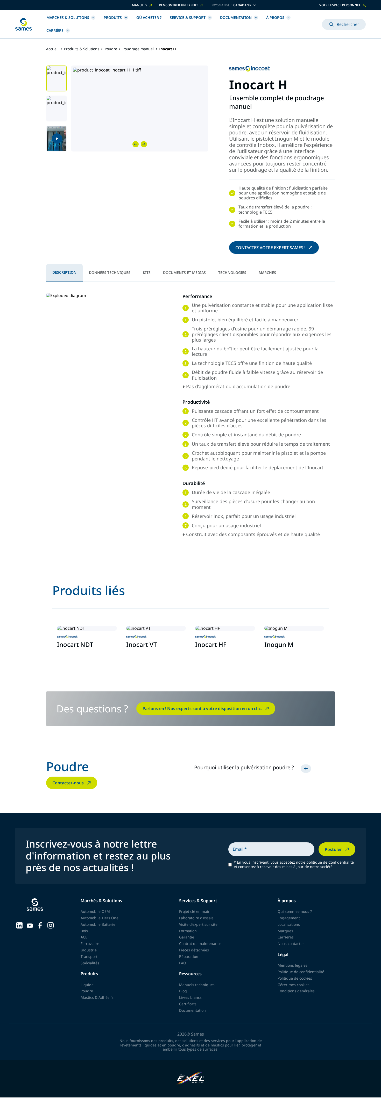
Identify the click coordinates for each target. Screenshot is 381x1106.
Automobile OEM (95, 911)
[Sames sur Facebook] (40, 925)
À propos (275, 17)
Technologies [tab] (232, 272)
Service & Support (188, 17)
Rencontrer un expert (178, 5)
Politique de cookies (295, 978)
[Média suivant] (144, 144)
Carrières (286, 937)
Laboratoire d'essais (196, 917)
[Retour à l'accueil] (23, 24)
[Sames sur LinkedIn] (19, 925)
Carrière (55, 30)
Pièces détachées (194, 950)
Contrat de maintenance (200, 943)
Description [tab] (64, 272)
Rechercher (348, 24)
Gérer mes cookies (293, 984)
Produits (113, 17)
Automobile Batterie (98, 924)
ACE (84, 937)
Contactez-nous (68, 783)
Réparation (188, 956)
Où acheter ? (148, 17)
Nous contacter (291, 943)
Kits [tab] (147, 272)
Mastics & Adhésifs (97, 997)
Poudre (111, 49)
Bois (84, 930)
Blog (183, 990)
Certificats (187, 1003)
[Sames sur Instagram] (50, 925)
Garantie (186, 937)
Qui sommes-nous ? (295, 911)
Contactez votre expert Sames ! (270, 247)
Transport (89, 956)
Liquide (87, 984)
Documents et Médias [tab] (184, 272)
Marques (285, 930)
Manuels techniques (197, 984)
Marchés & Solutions (67, 17)
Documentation (236, 17)
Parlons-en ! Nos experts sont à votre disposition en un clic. (202, 708)
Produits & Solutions (81, 49)
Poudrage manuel (138, 49)
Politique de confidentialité (301, 971)
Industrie (89, 950)
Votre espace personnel (340, 5)
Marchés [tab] (267, 272)
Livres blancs (190, 997)
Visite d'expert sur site (198, 924)
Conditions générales (296, 990)
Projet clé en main (194, 911)
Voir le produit (74, 657)
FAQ (182, 962)
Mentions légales (292, 965)
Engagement (289, 917)
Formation (188, 930)
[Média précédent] (135, 144)
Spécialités (90, 962)
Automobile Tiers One (99, 917)
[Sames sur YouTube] (30, 925)
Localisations (289, 924)
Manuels (139, 5)
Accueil (52, 49)
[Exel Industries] (190, 1078)
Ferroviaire (90, 943)
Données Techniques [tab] (109, 272)
